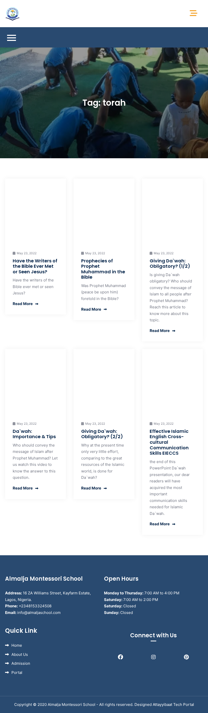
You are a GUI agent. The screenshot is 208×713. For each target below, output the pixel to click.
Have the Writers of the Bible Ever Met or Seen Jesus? (35, 266)
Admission (20, 663)
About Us (19, 654)
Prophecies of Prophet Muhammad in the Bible (103, 269)
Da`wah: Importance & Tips (34, 434)
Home (16, 645)
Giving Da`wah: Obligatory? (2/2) (102, 434)
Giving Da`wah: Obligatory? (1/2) (170, 264)
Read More (23, 303)
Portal (16, 672)
